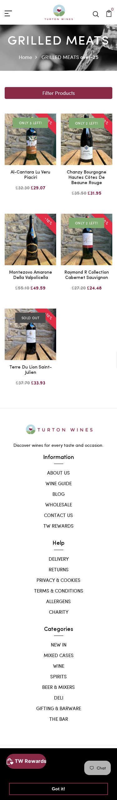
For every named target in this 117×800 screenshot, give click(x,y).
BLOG (58, 494)
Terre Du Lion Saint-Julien (30, 370)
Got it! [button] (58, 788)
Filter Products (58, 93)
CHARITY (58, 612)
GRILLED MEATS (60, 57)
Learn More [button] (22, 772)
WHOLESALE (58, 504)
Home (25, 57)
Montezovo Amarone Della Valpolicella (30, 275)
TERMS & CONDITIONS (58, 591)
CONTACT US (58, 515)
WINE (58, 666)
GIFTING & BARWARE (58, 708)
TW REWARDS (58, 526)
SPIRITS (58, 676)
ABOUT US (58, 473)
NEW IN (58, 644)
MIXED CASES (59, 655)
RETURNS (59, 569)
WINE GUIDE (59, 483)
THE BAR (58, 719)
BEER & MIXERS (58, 687)
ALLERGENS (58, 601)
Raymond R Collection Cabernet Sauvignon (86, 275)
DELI (58, 698)
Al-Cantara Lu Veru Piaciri (30, 175)
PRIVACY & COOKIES (58, 580)
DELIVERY (59, 559)
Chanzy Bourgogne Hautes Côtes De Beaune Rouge (86, 177)
